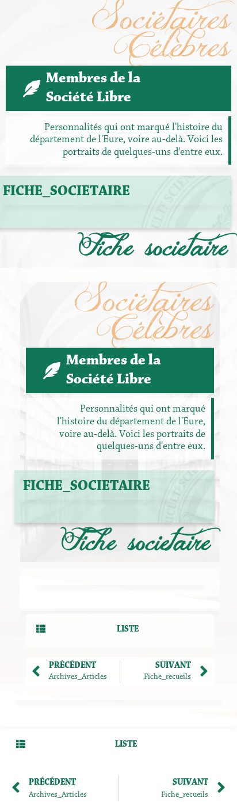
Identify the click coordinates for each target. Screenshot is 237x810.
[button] (120, 630)
